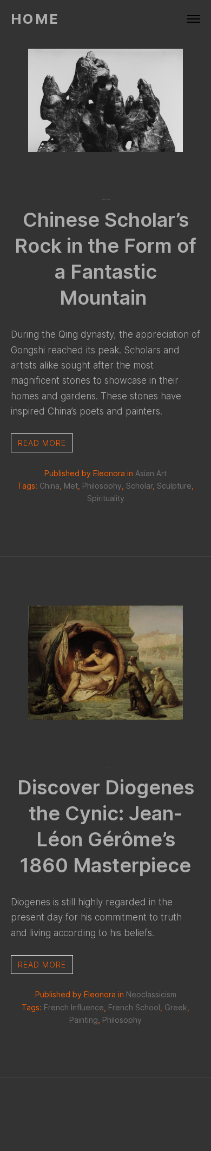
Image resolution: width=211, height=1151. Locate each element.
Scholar (139, 485)
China (49, 485)
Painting (83, 1019)
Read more (42, 443)
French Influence (74, 1007)
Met (71, 485)
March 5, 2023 (106, 199)
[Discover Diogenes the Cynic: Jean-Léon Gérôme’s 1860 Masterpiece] (105, 715)
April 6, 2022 (105, 766)
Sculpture (174, 485)
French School (134, 1007)
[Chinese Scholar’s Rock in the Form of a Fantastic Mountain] (105, 148)
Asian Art (151, 473)
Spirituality (105, 498)
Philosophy (102, 485)
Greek (175, 1007)
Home (35, 19)
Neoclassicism (151, 994)
